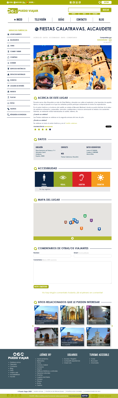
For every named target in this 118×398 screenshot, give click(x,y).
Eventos (13, 80)
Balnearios (14, 40)
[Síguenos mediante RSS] (79, 2)
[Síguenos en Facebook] (71, 2)
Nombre (36, 253)
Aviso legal (38, 391)
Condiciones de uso (92, 391)
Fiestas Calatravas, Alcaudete (69, 157)
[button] (65, 222)
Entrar (106, 2)
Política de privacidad (55, 391)
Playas (13, 97)
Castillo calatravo (71, 123)
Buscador (94, 361)
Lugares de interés (17, 86)
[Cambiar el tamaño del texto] (24, 2)
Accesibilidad (15, 374)
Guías (61, 19)
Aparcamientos (42, 359)
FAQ (11, 370)
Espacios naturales (17, 74)
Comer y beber (15, 51)
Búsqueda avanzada (18, 114)
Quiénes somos (15, 362)
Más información (75, 396)
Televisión (40, 19)
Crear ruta (67, 363)
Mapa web (19, 2)
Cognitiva (100, 184)
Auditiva (82, 184)
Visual (63, 184)
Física (44, 184)
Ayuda (11, 2)
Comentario (37, 260)
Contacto (82, 19)
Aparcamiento (16, 34)
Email (76, 253)
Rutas (84, 14)
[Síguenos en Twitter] (74, 2)
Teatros (13, 109)
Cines (12, 46)
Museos (13, 91)
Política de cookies (74, 391)
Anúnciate (95, 363)
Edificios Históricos (17, 69)
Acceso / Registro (70, 359)
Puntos (73, 14)
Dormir (13, 63)
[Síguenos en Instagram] (77, 2)
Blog (101, 19)
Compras (13, 57)
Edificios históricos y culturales (47, 371)
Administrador (102, 40)
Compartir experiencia (72, 361)
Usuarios (95, 14)
